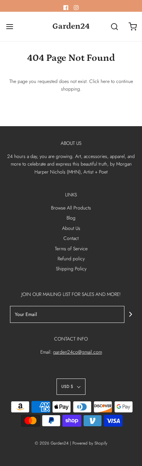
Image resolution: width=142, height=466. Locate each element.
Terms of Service (71, 248)
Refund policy (71, 258)
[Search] (114, 26)
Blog (71, 217)
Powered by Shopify (89, 443)
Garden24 (71, 26)
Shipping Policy (71, 268)
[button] (71, 387)
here (105, 81)
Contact (71, 238)
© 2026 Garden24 (52, 443)
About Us (71, 228)
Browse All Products (71, 207)
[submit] (130, 314)
